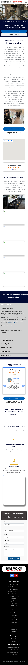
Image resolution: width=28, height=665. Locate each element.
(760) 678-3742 (15, 133)
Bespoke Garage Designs (14, 165)
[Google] (12, 575)
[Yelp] (16, 575)
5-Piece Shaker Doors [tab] (7, 340)
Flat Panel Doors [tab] (5, 351)
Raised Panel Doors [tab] (6, 347)
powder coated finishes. (13, 322)
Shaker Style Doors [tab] (6, 344)
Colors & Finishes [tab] (6, 304)
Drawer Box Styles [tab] (6, 355)
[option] (14, 384)
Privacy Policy (14, 663)
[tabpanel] (14, 322)
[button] (26, 2)
